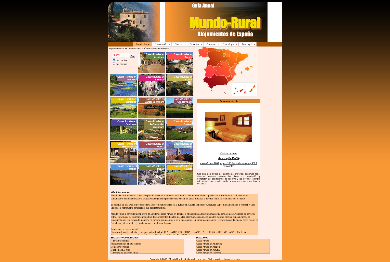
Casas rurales (202, 240)
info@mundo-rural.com (195, 259)
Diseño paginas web (120, 249)
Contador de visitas (120, 246)
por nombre (121, 60)
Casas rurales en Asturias (208, 249)
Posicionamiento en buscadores (126, 243)
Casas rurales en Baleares (208, 252)
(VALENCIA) (233, 158)
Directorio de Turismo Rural (124, 252)
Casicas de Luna (228, 153)
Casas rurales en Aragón (208, 246)
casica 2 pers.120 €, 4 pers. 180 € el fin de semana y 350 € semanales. (228, 165)
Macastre (222, 158)
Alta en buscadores (120, 240)
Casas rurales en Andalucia (209, 243)
